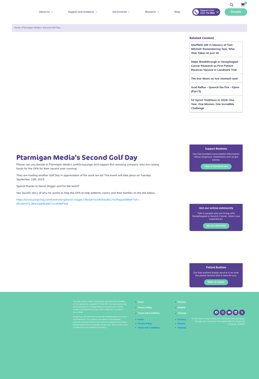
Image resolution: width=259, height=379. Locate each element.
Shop (177, 12)
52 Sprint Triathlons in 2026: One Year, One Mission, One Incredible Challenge (212, 104)
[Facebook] (216, 312)
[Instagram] (223, 312)
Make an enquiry (216, 282)
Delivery (182, 302)
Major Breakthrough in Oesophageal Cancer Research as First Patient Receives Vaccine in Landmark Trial (214, 66)
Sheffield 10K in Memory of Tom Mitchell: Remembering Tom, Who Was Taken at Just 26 (213, 49)
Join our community (216, 226)
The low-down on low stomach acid (214, 79)
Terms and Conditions (149, 313)
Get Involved (119, 12)
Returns (181, 308)
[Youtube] (229, 312)
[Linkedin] (235, 312)
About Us (44, 12)
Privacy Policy (145, 308)
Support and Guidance (81, 12)
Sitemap (182, 313)
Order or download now (216, 166)
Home (17, 28)
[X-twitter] (242, 312)
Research (150, 12)
